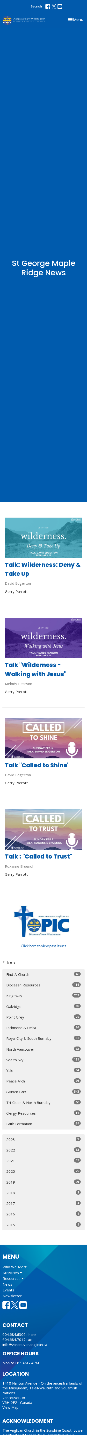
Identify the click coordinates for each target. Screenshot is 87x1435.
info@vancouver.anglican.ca (24, 1344)
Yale (42, 1070)
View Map (10, 1407)
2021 (42, 1160)
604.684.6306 (14, 1334)
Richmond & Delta (42, 1027)
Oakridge (42, 1006)
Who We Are (13, 1266)
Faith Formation (42, 1123)
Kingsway (42, 995)
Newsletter (12, 1295)
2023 (42, 1139)
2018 (42, 1192)
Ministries (11, 1272)
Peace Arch (42, 1080)
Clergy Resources (42, 1113)
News (7, 1284)
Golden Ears (42, 1091)
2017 (42, 1203)
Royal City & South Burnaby (42, 1038)
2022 (42, 1149)
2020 (42, 1171)
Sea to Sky (42, 1059)
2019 (42, 1182)
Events (8, 1290)
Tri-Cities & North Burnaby (42, 1102)
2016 (42, 1213)
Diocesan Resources (42, 984)
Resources (12, 1278)
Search (36, 6)
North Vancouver (42, 1049)
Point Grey (42, 1016)
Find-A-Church (42, 974)
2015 (42, 1224)
